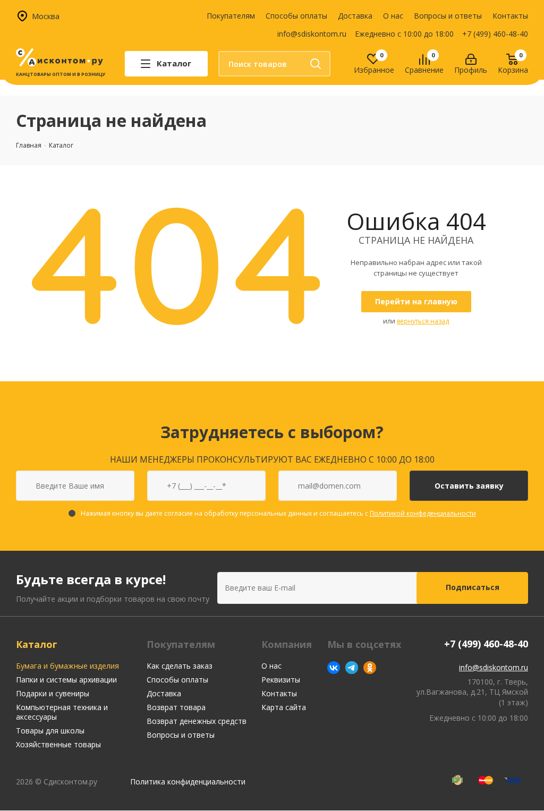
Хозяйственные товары (58, 744)
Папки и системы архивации (66, 680)
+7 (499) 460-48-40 (495, 34)
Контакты (510, 16)
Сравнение (424, 70)
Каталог (36, 644)
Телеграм (351, 667)
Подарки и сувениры (52, 693)
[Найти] (315, 63)
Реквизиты (280, 680)
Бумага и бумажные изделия (67, 666)
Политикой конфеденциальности (423, 513)
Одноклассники (369, 667)
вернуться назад (423, 321)
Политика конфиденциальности (187, 781)
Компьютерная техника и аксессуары (62, 712)
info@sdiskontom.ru (311, 34)
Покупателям (231, 16)
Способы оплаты (296, 16)
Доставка (355, 16)
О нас (393, 16)
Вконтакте (333, 667)
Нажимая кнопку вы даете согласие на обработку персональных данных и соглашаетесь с (278, 513)
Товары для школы (50, 730)
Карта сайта (283, 707)
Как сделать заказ (179, 666)
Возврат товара (176, 707)
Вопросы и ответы (448, 16)
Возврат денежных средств (196, 721)
